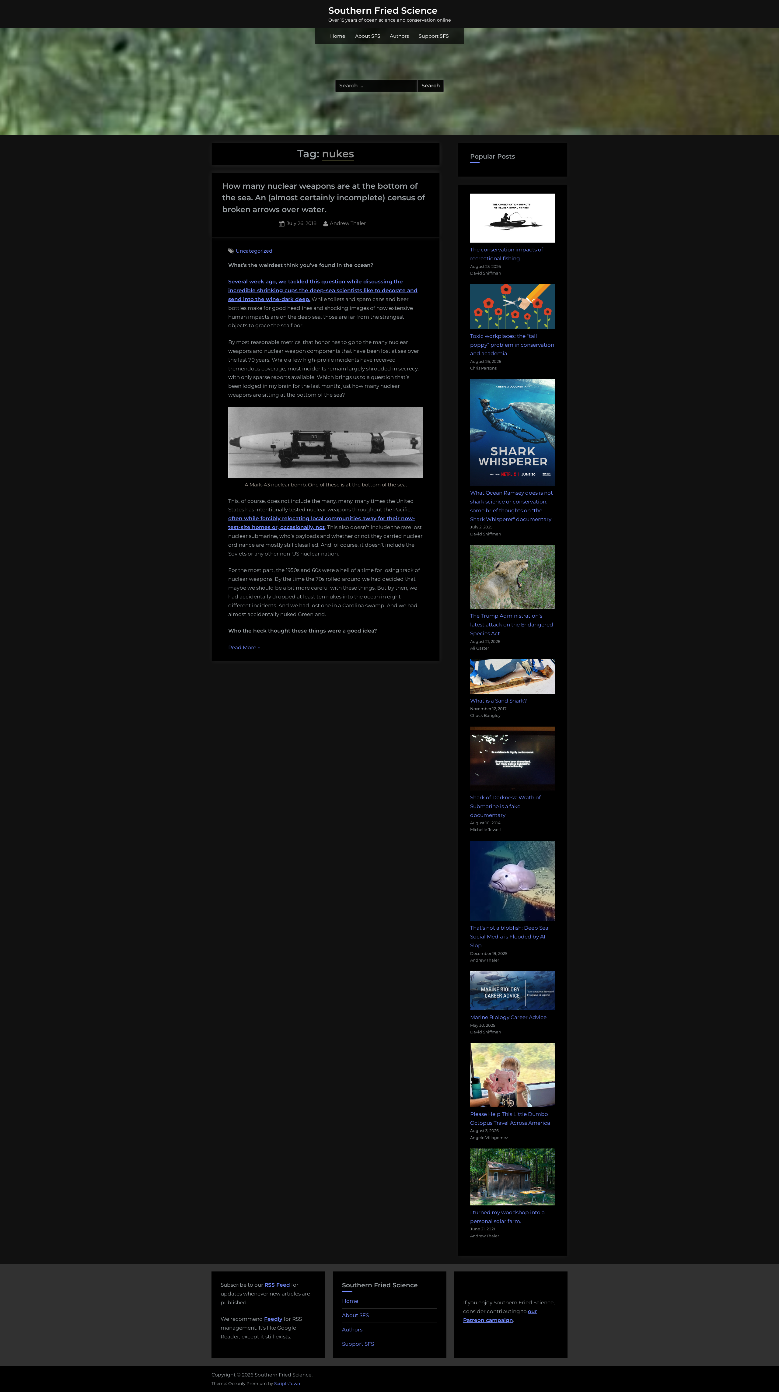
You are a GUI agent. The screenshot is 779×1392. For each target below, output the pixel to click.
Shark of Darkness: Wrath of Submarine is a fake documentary (505, 806)
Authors (399, 36)
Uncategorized (254, 251)
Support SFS (434, 36)
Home (337, 36)
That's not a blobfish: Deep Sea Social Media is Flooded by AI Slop (509, 936)
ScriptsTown (287, 1383)
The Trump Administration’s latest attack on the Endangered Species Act (511, 624)
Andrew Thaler (348, 223)
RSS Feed (277, 1285)
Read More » (244, 648)
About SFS (367, 36)
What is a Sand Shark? (498, 701)
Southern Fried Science (383, 10)
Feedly (273, 1319)
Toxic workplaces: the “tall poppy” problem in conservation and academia (512, 345)
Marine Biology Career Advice (508, 1017)
